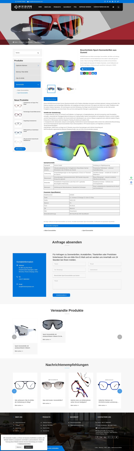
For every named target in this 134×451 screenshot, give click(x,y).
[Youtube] (112, 1)
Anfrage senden (85, 7)
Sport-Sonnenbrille (39, 42)
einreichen (61, 295)
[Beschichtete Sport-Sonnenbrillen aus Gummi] (51, 89)
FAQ (75, 7)
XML (109, 447)
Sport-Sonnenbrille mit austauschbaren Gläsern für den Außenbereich (53, 335)
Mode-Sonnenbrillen (23, 90)
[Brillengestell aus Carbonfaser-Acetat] (18, 132)
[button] (14, 337)
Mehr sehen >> (19, 351)
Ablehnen (19, 447)
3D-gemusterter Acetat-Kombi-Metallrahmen (31, 139)
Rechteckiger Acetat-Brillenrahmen (32, 111)
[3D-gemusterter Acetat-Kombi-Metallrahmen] (18, 142)
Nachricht (67, 7)
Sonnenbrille (29, 42)
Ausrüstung (18, 428)
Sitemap (101, 447)
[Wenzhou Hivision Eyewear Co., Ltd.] (23, 7)
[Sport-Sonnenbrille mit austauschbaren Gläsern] (25, 330)
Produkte (57, 7)
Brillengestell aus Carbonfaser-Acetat (31, 130)
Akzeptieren (28, 447)
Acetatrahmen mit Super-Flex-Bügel (31, 103)
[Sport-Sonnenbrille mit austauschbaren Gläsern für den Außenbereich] (53, 324)
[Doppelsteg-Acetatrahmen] (18, 123)
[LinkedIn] (110, 1)
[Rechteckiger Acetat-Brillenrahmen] (18, 114)
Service (17, 430)
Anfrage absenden (88, 69)
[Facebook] (107, 1)
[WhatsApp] (105, 1)
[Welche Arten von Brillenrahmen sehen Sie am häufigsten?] (53, 385)
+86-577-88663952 (24, 279)
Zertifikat (17, 425)
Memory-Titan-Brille (22, 72)
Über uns (47, 7)
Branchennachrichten (75, 422)
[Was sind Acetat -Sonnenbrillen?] (25, 385)
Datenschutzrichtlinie (117, 447)
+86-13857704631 (112, 425)
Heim (40, 7)
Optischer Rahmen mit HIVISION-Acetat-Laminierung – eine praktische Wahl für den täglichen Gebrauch (80, 401)
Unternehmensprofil (20, 422)
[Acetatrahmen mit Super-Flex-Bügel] (18, 105)
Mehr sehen (19, 149)
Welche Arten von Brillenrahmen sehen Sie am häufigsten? (53, 401)
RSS (105, 447)
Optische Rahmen (21, 65)
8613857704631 (21, 1)
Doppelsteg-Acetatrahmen (30, 120)
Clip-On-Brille (20, 78)
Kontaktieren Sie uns (101, 7)
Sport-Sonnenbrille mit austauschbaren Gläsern (22, 347)
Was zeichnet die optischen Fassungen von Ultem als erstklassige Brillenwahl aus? (107, 401)
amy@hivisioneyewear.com (36, 1)
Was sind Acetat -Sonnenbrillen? (25, 400)
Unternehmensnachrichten (77, 425)
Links (96, 447)
